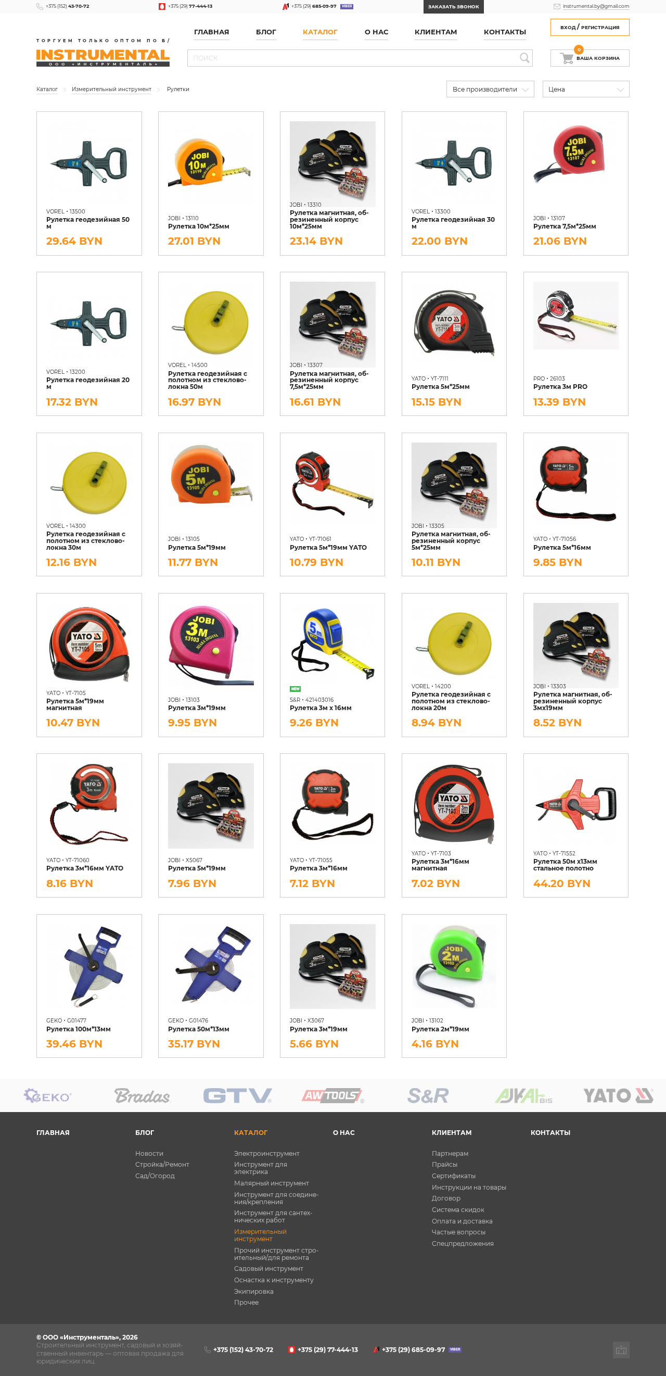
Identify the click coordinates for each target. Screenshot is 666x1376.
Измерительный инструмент (260, 1235)
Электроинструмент (267, 1153)
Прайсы (444, 1164)
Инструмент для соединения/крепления (276, 1198)
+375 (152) (67, 6)
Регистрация (600, 27)
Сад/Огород (155, 1176)
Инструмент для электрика (260, 1168)
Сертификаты (454, 1176)
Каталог (320, 32)
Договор (446, 1198)
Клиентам (452, 1133)
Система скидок (458, 1210)
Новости (149, 1153)
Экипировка (254, 1291)
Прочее (246, 1302)
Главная (211, 32)
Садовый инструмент (268, 1268)
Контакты (505, 32)
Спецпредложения (463, 1243)
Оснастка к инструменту (274, 1280)
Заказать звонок (453, 6)
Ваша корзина (598, 56)
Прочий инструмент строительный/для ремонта (276, 1254)
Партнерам (450, 1153)
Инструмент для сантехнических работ (273, 1216)
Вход (567, 27)
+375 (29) (190, 6)
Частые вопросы (458, 1232)
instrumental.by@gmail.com (596, 6)
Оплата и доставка (462, 1221)
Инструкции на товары (469, 1187)
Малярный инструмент (271, 1183)
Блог (144, 1133)
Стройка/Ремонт (162, 1164)
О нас (376, 32)
